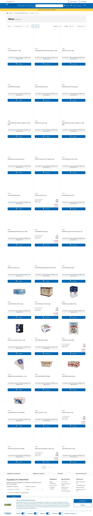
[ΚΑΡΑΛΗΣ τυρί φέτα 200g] (73, 328)
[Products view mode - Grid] (71, 26)
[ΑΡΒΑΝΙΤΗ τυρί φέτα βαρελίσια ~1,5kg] (19, 364)
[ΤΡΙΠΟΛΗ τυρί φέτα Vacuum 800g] (19, 436)
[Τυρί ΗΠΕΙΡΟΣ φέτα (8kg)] (19, 75)
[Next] (51, 467)
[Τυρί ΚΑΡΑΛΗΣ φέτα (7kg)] (74, 183)
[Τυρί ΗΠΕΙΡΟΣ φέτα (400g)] (46, 328)
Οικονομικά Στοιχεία (65, 491)
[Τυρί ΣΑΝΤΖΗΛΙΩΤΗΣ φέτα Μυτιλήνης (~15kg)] (46, 38)
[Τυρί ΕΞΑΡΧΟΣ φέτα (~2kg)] (46, 75)
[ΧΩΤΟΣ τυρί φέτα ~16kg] (46, 400)
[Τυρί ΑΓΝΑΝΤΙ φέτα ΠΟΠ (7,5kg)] (46, 292)
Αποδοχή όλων (82, 500)
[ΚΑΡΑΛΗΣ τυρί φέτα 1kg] (19, 256)
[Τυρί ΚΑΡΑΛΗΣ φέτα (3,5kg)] (73, 364)
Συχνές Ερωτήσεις (80, 487)
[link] (41, 467)
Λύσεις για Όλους (30, 5)
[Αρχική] (12, 6)
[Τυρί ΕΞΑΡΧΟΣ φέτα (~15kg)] (19, 38)
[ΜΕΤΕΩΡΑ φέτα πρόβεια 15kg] (73, 292)
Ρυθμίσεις (83, 505)
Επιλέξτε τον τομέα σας (31, 486)
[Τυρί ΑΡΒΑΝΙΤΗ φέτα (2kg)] (46, 219)
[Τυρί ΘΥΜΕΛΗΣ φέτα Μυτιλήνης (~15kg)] (19, 219)
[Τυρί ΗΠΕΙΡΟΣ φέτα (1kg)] (19, 183)
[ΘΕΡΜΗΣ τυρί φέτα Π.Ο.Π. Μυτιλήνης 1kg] (74, 219)
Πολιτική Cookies (53, 485)
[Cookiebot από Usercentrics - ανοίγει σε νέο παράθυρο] (7, 513)
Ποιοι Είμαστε (64, 481)
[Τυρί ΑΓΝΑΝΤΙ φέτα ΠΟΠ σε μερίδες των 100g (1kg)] (19, 111)
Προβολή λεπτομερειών (70, 513)
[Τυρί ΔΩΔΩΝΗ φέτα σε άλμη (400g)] (19, 400)
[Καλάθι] (85, 5)
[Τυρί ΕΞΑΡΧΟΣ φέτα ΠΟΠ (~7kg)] (74, 147)
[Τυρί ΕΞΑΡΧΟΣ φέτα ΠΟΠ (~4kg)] (19, 292)
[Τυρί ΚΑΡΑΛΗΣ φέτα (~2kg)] (74, 436)
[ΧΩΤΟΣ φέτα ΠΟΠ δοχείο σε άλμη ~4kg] (46, 436)
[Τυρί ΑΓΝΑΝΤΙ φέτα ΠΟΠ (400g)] (46, 364)
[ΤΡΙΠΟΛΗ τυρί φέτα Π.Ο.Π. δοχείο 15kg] (46, 147)
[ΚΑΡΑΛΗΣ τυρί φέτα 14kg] (46, 111)
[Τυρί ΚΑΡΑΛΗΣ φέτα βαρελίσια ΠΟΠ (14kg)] (46, 256)
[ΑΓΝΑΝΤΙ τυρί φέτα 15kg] (74, 38)
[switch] (36, 513)
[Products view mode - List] (73, 26)
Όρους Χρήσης (25, 492)
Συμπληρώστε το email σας (12, 486)
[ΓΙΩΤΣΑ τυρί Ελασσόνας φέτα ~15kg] (19, 328)
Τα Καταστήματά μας (80, 485)
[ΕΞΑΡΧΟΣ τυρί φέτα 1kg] (46, 183)
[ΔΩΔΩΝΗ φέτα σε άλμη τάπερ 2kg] (19, 147)
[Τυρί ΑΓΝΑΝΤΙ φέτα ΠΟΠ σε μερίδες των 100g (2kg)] (74, 111)
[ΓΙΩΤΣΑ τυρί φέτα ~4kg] (74, 400)
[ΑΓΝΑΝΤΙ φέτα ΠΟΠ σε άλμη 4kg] (74, 75)
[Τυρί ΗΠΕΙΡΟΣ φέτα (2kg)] (74, 256)
